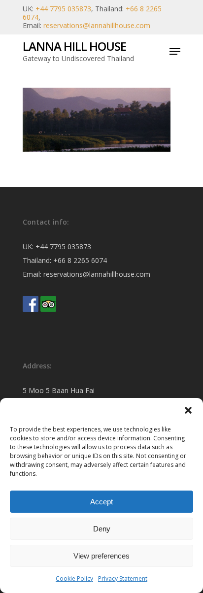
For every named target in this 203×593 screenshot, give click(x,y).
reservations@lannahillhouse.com (96, 25)
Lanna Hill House (74, 46)
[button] (188, 410)
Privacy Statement (122, 578)
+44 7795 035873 (63, 8)
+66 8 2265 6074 (80, 260)
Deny (101, 529)
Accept (101, 501)
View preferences (101, 556)
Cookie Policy (74, 578)
